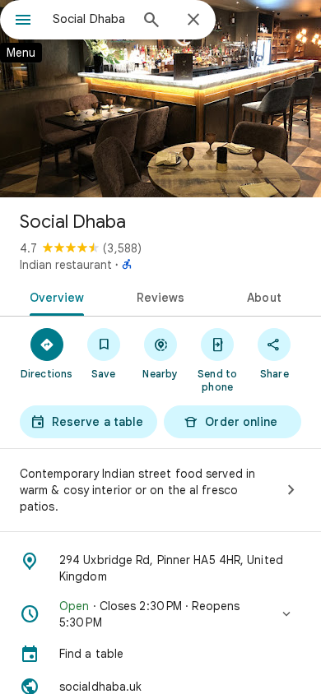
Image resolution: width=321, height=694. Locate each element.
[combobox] (90, 19)
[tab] (53, 296)
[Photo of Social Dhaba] (160, 98)
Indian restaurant (66, 264)
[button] (160, 614)
